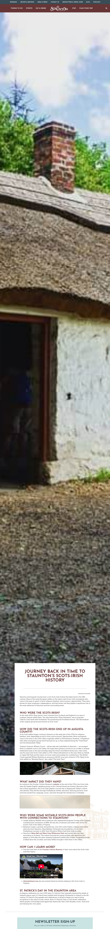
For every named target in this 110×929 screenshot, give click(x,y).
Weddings (13, 2)
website (56, 784)
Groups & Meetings (27, 2)
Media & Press (42, 2)
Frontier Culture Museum (52, 849)
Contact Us (55, 2)
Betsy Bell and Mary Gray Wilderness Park (47, 833)
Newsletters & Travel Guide (72, 2)
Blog (88, 2)
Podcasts (96, 2)
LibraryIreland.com (30, 881)
